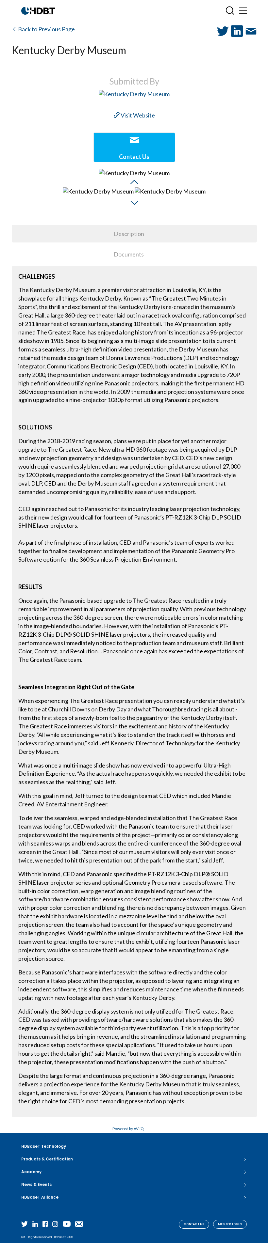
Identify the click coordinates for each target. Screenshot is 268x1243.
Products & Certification (47, 1159)
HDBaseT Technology (43, 1146)
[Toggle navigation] (243, 11)
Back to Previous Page (46, 29)
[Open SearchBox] (230, 11)
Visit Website (137, 115)
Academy (31, 1171)
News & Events (36, 1184)
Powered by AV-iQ (128, 1128)
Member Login (230, 1224)
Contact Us (194, 1224)
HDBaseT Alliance (40, 1197)
